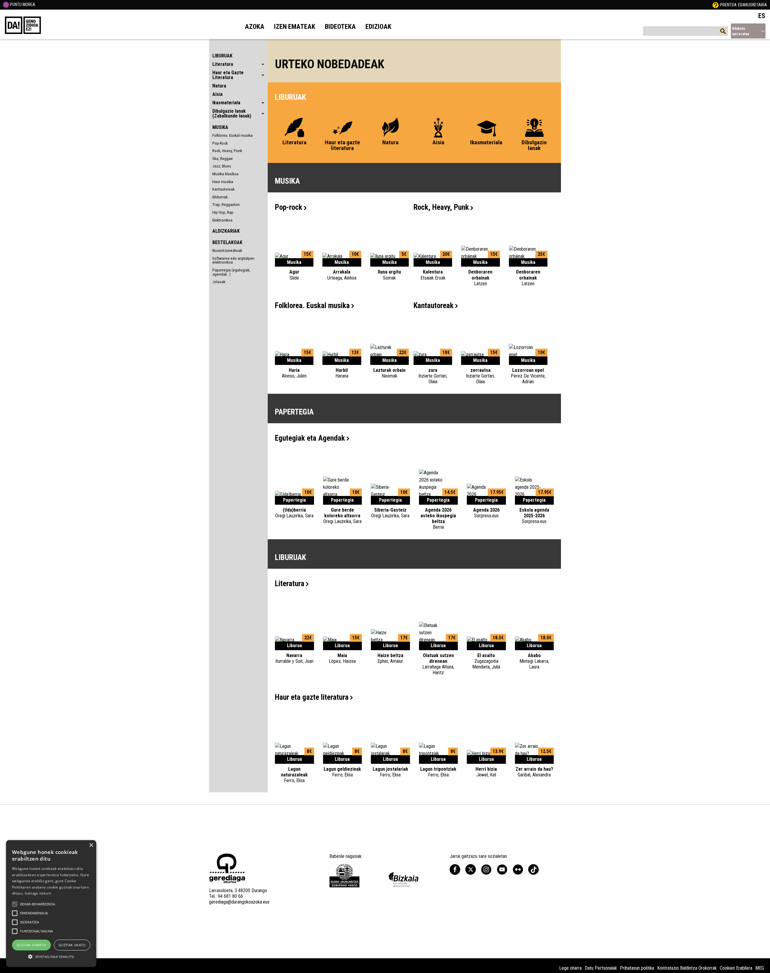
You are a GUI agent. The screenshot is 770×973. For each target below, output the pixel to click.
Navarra (294, 658)
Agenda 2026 (486, 513)
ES (761, 16)
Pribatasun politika (637, 968)
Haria (294, 373)
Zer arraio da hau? (534, 772)
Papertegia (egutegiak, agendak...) (231, 272)
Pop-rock (288, 207)
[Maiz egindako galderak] (716, 4)
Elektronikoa (222, 220)
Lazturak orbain (389, 373)
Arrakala (341, 274)
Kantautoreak (223, 189)
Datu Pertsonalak (601, 968)
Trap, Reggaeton (226, 204)
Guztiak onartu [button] (31, 945)
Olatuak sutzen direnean (438, 664)
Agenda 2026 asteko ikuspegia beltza (438, 518)
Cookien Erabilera (736, 968)
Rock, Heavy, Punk (227, 150)
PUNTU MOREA (22, 4)
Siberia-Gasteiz (390, 513)
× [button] (91, 845)
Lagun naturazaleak (294, 774)
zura (432, 375)
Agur (294, 274)
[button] (15, 904)
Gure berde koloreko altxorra (342, 515)
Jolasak (218, 281)
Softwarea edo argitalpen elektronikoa (233, 260)
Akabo (534, 661)
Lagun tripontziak (438, 772)
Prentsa (728, 4)
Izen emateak (294, 26)
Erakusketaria (752, 4)
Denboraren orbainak (480, 277)
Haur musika (222, 181)
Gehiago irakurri (38, 893)
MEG (759, 968)
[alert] (51, 903)
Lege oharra (570, 968)
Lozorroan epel (528, 375)
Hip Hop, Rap (222, 212)
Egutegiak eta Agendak (310, 438)
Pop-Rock (220, 143)
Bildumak (220, 196)
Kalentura (432, 274)
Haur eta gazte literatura (312, 697)
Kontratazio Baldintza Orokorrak (687, 968)
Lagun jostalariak (390, 772)
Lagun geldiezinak (342, 772)
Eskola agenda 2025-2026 (534, 515)
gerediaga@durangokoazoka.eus (239, 902)
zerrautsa (480, 375)
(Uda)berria (294, 513)
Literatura (289, 583)
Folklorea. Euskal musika (232, 135)
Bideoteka (340, 26)
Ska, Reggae (222, 158)
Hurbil (341, 373)
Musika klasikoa (225, 173)
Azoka (254, 26)
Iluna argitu (389, 274)
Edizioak (378, 26)
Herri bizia (486, 772)
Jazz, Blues (221, 166)
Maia (342, 658)
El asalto (486, 661)
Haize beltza (390, 658)
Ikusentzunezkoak (227, 250)
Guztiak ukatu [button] (72, 945)
